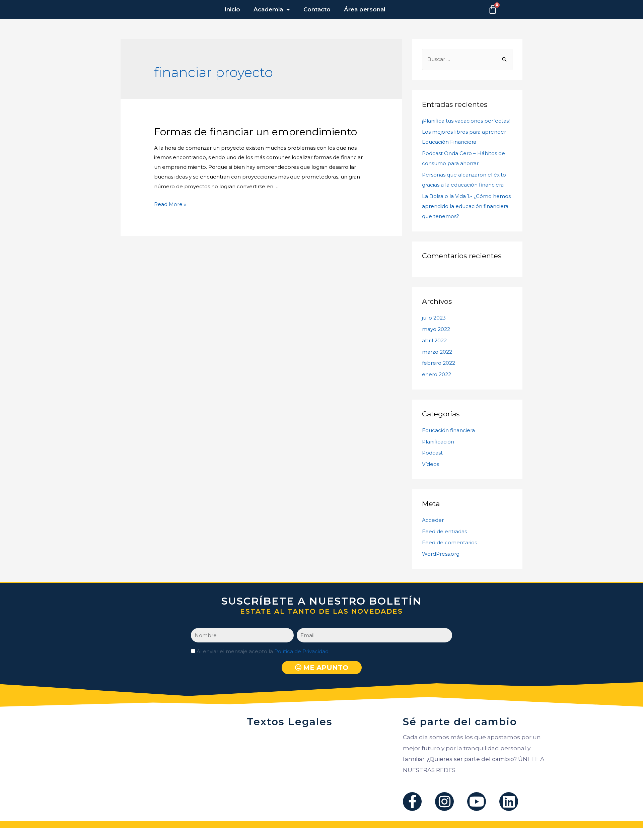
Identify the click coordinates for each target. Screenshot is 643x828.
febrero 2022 (438, 363)
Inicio (232, 9)
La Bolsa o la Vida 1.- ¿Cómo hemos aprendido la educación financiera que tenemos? (466, 206)
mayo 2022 (436, 329)
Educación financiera (448, 430)
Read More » (170, 204)
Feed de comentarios (449, 542)
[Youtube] (476, 801)
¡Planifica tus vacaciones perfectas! (466, 121)
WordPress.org (440, 554)
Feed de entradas (444, 531)
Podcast (432, 453)
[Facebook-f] (412, 801)
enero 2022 (436, 374)
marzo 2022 (437, 352)
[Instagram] (444, 801)
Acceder (433, 520)
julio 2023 (434, 318)
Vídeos (430, 464)
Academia (268, 9)
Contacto (317, 9)
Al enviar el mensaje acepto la (263, 651)
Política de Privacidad (301, 651)
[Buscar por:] (467, 59)
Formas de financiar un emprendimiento (255, 132)
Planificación (438, 441)
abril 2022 (434, 340)
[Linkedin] (508, 801)
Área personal (364, 9)
